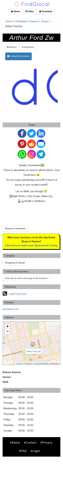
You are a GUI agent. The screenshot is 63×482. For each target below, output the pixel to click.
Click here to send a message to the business (26, 278)
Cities (30, 11)
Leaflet (19, 363)
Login (36, 450)
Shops (44, 21)
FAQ (23, 450)
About (16, 442)
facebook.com (11, 309)
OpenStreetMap (42, 363)
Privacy (47, 442)
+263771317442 (17, 294)
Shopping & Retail (15, 262)
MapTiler (29, 363)
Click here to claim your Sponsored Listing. (31, 245)
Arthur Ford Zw (34, 351)
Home (16, 11)
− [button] (7, 331)
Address (12, 47)
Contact (31, 442)
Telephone (28, 47)
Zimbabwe (21, 21)
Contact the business (19, 56)
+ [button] (7, 326)
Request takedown (15, 228)
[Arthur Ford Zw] (32, 344)
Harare (34, 21)
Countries (46, 11)
